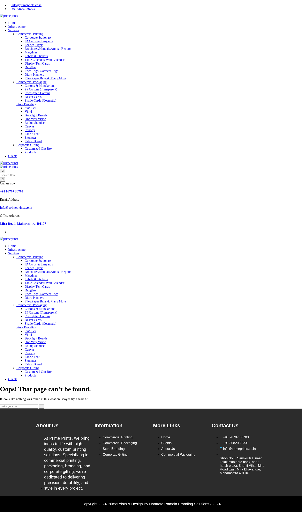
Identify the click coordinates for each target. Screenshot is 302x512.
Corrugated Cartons (37, 93)
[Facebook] (158, 469)
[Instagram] (158, 481)
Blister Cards (33, 96)
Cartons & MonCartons (40, 85)
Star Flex (30, 108)
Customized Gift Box (38, 148)
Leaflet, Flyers (34, 45)
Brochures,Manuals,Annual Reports (48, 48)
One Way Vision (35, 119)
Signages (30, 137)
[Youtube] (188, 469)
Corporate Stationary (38, 37)
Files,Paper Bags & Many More (45, 78)
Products (30, 152)
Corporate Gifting (27, 145)
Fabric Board (33, 141)
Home (12, 22)
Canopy (30, 130)
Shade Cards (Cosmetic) (40, 100)
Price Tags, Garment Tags (41, 71)
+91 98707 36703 (23, 8)
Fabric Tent (32, 134)
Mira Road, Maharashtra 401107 (23, 223)
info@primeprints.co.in (26, 5)
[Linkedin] (173, 469)
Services (13, 30)
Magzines (31, 52)
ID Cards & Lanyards (39, 41)
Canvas (29, 126)
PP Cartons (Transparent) (41, 89)
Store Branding (26, 104)
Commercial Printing (29, 34)
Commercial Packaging (31, 82)
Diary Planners (34, 74)
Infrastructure (16, 26)
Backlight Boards (36, 115)
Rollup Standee (35, 122)
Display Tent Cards (37, 63)
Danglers (30, 67)
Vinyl (28, 111)
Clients (12, 156)
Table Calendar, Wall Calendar (44, 59)
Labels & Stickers (36, 56)
